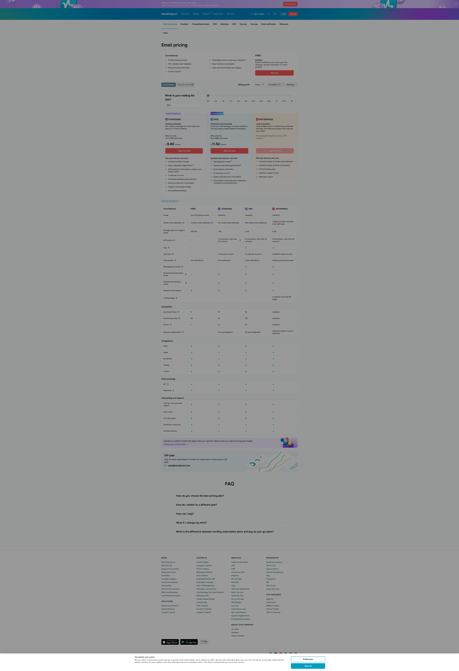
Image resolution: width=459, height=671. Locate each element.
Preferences (308, 659)
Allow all (308, 666)
